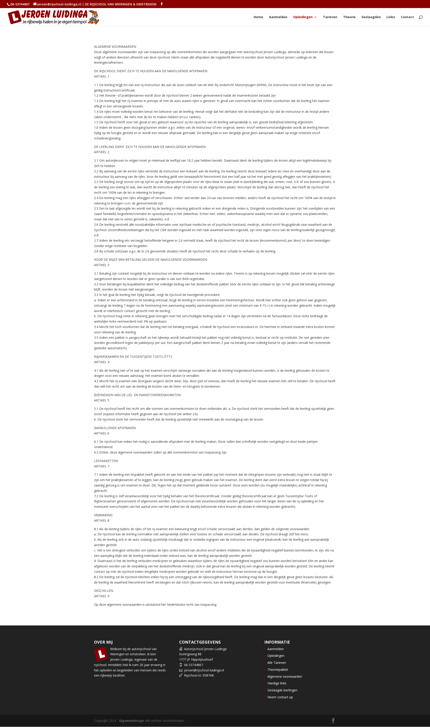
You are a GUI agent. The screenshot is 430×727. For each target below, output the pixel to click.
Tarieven (330, 17)
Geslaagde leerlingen (282, 690)
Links (391, 17)
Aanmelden (278, 17)
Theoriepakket (277, 669)
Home (258, 17)
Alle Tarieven (276, 662)
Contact (407, 17)
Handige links (276, 683)
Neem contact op (280, 697)
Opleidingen (303, 17)
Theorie (349, 17)
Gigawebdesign (131, 720)
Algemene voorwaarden (284, 676)
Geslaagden (371, 17)
